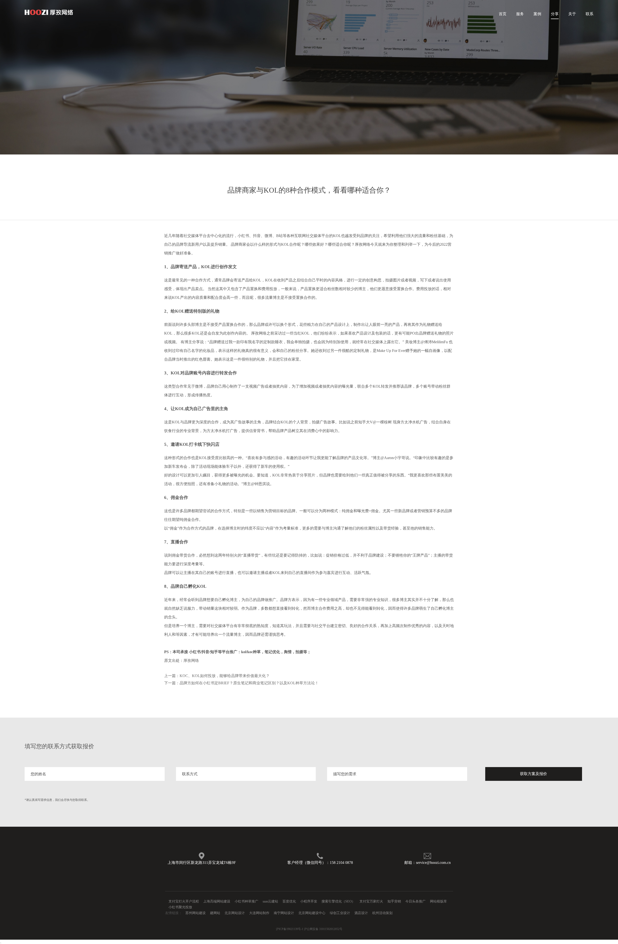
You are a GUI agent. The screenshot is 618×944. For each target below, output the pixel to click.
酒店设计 (361, 913)
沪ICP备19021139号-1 (289, 929)
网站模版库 (438, 901)
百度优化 (289, 901)
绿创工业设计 (340, 913)
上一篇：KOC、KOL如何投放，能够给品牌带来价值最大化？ (217, 676)
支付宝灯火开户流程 (184, 901)
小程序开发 (308, 901)
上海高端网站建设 (216, 901)
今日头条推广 (415, 901)
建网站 (215, 913)
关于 (572, 14)
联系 (589, 14)
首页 (502, 14)
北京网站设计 (235, 913)
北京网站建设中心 (311, 913)
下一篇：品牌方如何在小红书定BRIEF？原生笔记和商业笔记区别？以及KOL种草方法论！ (241, 683)
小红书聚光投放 (180, 907)
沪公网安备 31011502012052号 (323, 929)
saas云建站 (270, 901)
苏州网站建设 (195, 913)
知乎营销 (394, 901)
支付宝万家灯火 (371, 901)
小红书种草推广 (246, 901)
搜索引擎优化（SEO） (338, 901)
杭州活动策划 (382, 913)
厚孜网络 (191, 660)
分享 (555, 14)
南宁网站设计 (284, 913)
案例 (537, 14)
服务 (520, 14)
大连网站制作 (259, 913)
